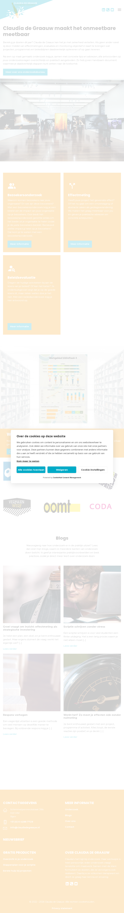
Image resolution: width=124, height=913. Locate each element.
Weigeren (62, 469)
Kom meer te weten (28, 461)
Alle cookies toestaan (31, 469)
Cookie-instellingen (93, 469)
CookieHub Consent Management (67, 477)
